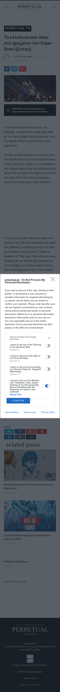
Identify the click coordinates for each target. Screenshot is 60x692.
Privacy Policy (48, 412)
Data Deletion (12, 412)
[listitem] (30, 338)
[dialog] (30, 346)
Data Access (30, 412)
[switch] (47, 345)
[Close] (54, 280)
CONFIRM (18, 400)
